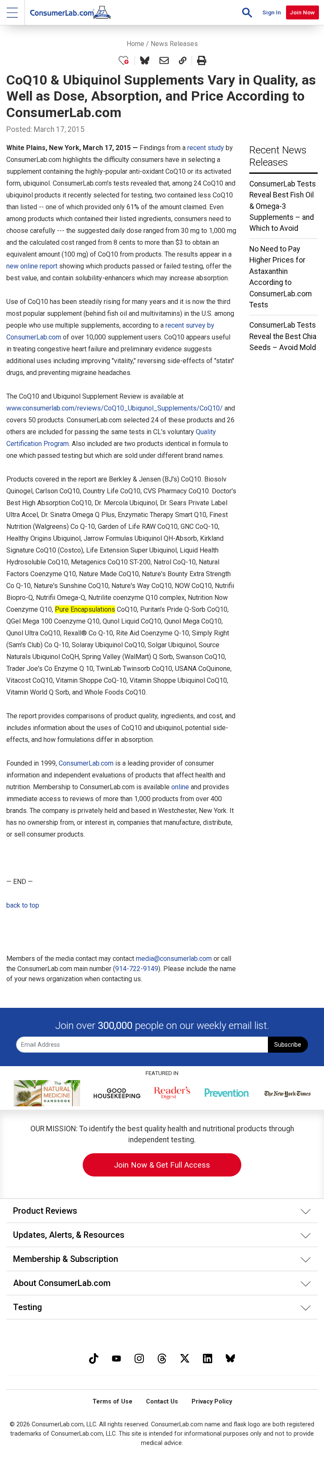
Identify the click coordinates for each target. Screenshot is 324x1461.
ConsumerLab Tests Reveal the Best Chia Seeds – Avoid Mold (282, 336)
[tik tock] (93, 1357)
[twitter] (184, 1357)
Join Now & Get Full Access (162, 1164)
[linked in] (207, 1357)
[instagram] (139, 1357)
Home (135, 44)
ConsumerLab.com (86, 763)
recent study (205, 148)
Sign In (271, 12)
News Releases (174, 44)
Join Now (302, 12)
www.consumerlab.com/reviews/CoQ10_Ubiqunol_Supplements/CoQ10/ (114, 408)
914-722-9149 (136, 969)
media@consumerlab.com (174, 959)
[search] (247, 12)
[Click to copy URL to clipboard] (183, 60)
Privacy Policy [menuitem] (212, 1401)
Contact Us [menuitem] (162, 1401)
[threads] (162, 1357)
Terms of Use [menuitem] (112, 1401)
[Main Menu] (12, 12)
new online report (31, 266)
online (180, 787)
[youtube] (116, 1357)
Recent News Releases (278, 156)
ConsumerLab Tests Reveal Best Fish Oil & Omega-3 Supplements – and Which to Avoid (282, 206)
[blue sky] (230, 1357)
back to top (22, 905)
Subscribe (287, 1044)
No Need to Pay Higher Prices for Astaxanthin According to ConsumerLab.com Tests (280, 277)
